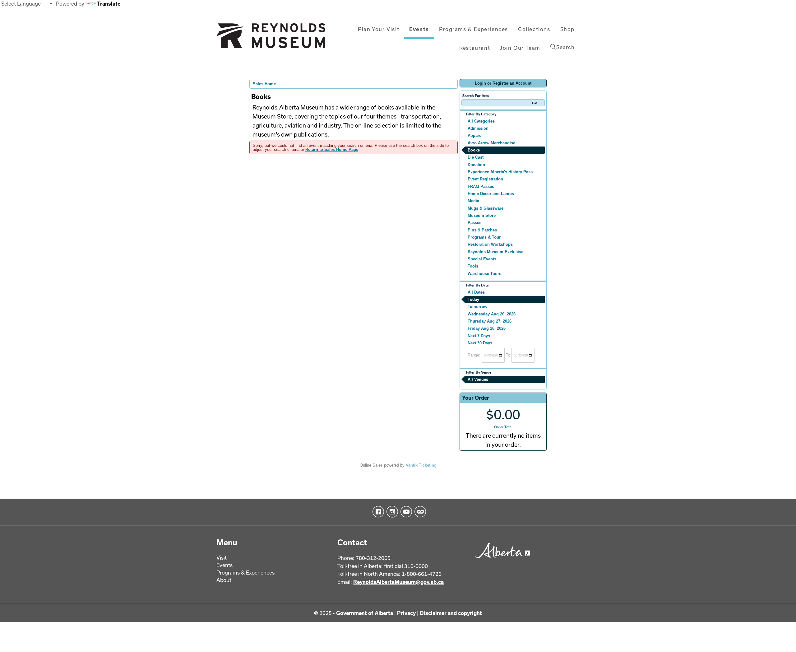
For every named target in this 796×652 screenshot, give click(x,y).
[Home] (270, 38)
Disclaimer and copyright (451, 613)
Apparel (475, 135)
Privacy (406, 613)
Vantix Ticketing (421, 465)
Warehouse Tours (484, 273)
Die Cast (476, 157)
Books (474, 150)
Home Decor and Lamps (491, 193)
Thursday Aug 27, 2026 (489, 321)
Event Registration (485, 179)
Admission (478, 128)
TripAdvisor (419, 511)
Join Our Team (520, 48)
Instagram (391, 511)
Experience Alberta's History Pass (500, 172)
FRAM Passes (481, 186)
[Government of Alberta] (501, 560)
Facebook (377, 511)
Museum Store (482, 215)
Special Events (482, 259)
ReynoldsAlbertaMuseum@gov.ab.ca (398, 582)
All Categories (481, 121)
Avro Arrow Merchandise (491, 143)
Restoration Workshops (490, 244)
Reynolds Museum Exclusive (495, 251)
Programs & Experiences (473, 29)
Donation (476, 164)
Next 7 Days (479, 335)
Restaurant (474, 48)
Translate (108, 4)
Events (419, 29)
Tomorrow (477, 306)
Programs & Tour (484, 237)
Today (473, 299)
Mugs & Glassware (485, 208)
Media (473, 200)
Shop (567, 29)
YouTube (405, 511)
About (223, 580)
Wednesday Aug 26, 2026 (492, 314)
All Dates (476, 292)
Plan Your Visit (378, 29)
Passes (474, 222)
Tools (473, 266)
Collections (534, 29)
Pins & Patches (482, 230)
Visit (221, 558)
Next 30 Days (480, 343)
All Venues (478, 379)
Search (565, 47)
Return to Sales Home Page (331, 149)
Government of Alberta (364, 613)
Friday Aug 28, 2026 (487, 328)
